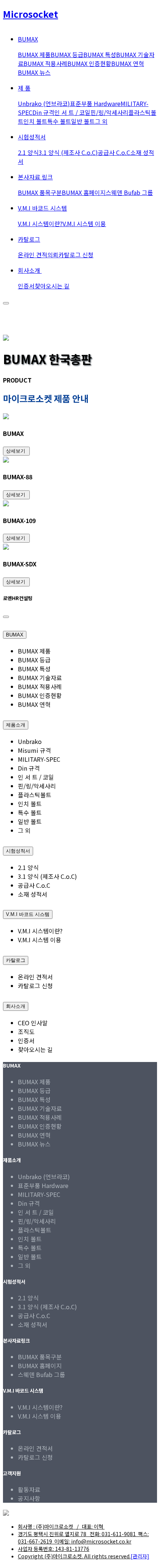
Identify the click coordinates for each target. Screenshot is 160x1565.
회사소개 (30, 270)
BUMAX (14, 635)
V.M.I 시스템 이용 (84, 223)
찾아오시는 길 (52, 285)
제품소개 (15, 725)
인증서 (26, 285)
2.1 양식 (28, 152)
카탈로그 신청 (75, 254)
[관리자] (140, 1556)
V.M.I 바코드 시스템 (42, 208)
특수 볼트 (59, 121)
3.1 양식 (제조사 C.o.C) (68, 152)
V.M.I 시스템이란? (40, 223)
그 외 (101, 121)
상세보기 (16, 451)
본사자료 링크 (35, 176)
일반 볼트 (83, 121)
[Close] (6, 617)
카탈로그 (29, 239)
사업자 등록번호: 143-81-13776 (53, 1548)
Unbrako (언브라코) (44, 103)
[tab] (80, 632)
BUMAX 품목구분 (40, 192)
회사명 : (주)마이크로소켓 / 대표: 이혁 (61, 1526)
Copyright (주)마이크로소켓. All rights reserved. (74, 1556)
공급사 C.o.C (114, 152)
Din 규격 (43, 112)
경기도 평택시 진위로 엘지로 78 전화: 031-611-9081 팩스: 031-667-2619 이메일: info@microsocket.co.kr (83, 1537)
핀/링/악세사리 (109, 112)
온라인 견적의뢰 (38, 254)
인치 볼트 (35, 121)
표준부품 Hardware (95, 103)
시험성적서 (32, 136)
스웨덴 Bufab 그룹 (129, 192)
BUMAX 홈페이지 (84, 192)
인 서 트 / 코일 (72, 112)
